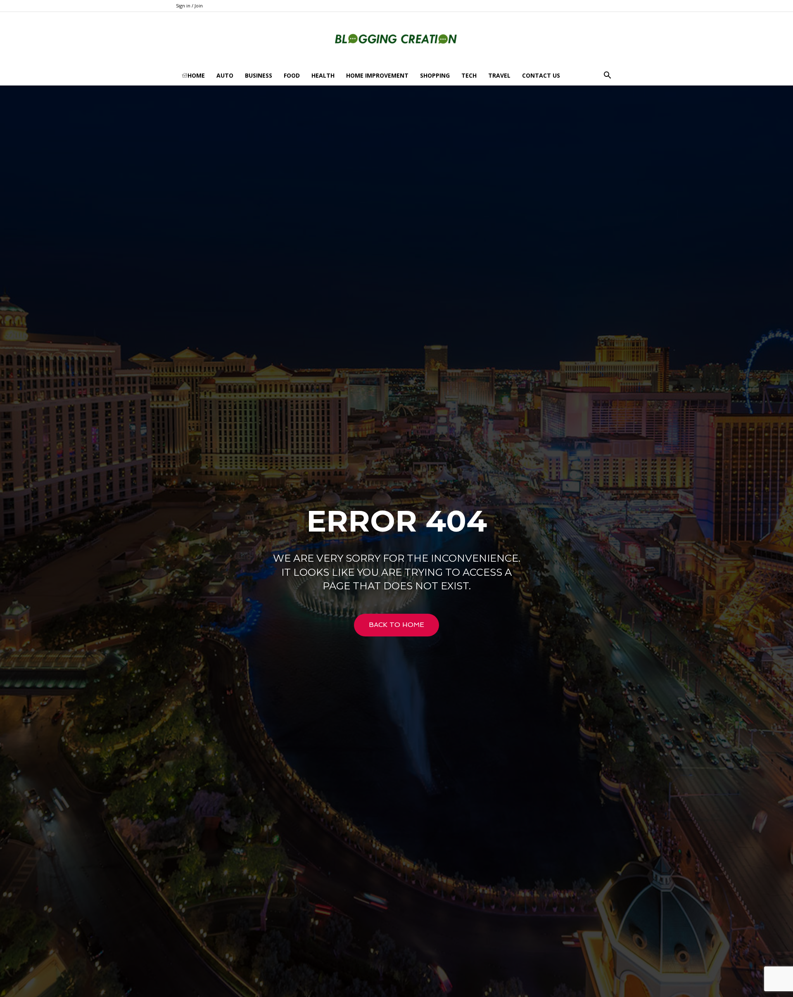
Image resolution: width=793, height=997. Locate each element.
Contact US (541, 75)
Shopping (435, 75)
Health (323, 75)
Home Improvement (377, 75)
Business (258, 75)
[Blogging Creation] (396, 39)
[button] (607, 76)
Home (196, 75)
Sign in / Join (189, 5)
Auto (224, 75)
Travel (499, 75)
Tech (469, 75)
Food (292, 75)
